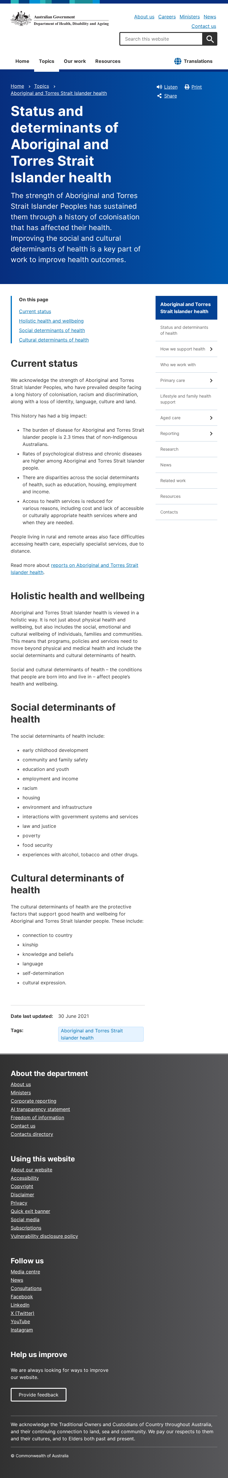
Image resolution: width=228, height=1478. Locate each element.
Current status (35, 311)
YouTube (20, 1321)
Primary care (172, 380)
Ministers (190, 17)
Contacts (169, 511)
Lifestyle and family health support (185, 398)
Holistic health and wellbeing (51, 321)
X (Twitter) (22, 1313)
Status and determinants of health (184, 330)
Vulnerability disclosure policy (44, 1236)
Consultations (26, 1288)
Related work (173, 480)
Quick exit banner (30, 1211)
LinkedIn (20, 1305)
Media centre (25, 1272)
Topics (46, 61)
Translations (198, 61)
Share (170, 96)
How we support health (182, 348)
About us (144, 17)
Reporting (169, 433)
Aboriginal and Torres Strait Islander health (59, 93)
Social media (25, 1219)
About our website (31, 1170)
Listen (171, 87)
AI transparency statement (40, 1109)
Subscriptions (26, 1228)
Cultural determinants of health (54, 340)
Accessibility (25, 1178)
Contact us (203, 26)
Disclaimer (22, 1195)
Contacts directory (32, 1134)
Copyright (22, 1186)
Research (169, 449)
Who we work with (178, 364)
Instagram (22, 1330)
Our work (75, 61)
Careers (167, 17)
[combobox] (161, 39)
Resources (108, 61)
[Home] (60, 18)
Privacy (19, 1203)
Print (196, 87)
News (210, 17)
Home (22, 61)
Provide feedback (38, 1395)
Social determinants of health (52, 330)
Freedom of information (37, 1117)
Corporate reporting (33, 1101)
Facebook (22, 1297)
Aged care (170, 417)
